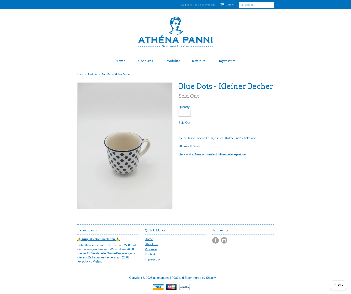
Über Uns (151, 244)
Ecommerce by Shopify (200, 277)
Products (92, 74)
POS (175, 277)
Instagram (224, 240)
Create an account (204, 4)
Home (149, 239)
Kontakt (150, 254)
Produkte (151, 249)
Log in (185, 4)
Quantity (184, 107)
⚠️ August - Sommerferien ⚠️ (98, 239)
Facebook (215, 240)
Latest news (87, 230)
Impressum (152, 259)
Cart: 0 (230, 4)
